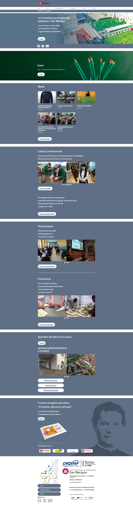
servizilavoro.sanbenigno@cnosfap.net (52, 348)
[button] (41, 39)
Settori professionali (59, 8)
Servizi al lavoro (73, 8)
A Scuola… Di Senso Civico (45, 11)
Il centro (83, 8)
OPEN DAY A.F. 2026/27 (84, 105)
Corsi (39, 8)
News (48, 8)
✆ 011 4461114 (43, 351)
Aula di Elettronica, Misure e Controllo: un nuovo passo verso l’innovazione (47, 128)
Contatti (93, 8)
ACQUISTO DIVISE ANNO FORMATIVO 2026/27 (45, 106)
